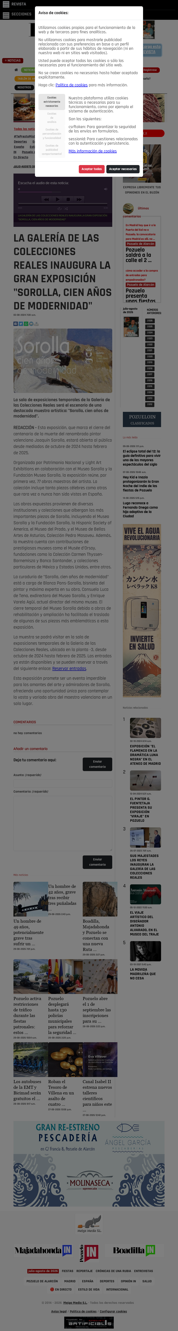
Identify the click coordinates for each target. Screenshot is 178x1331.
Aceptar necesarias (123, 169)
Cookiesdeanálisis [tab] (51, 118)
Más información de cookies (93, 151)
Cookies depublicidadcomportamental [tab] (52, 149)
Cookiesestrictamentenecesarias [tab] (52, 101)
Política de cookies (72, 85)
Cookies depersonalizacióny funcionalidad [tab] (52, 133)
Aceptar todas (92, 169)
